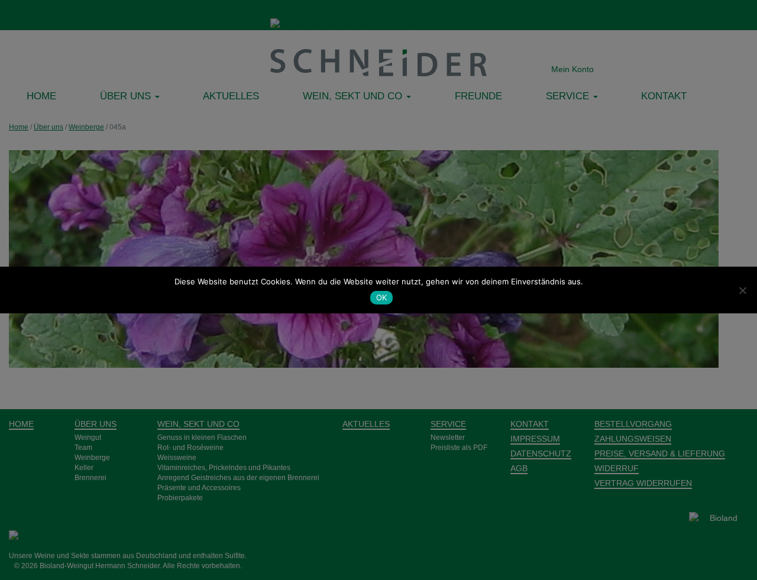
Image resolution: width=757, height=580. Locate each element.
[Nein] (742, 290)
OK (381, 297)
